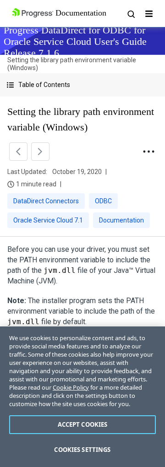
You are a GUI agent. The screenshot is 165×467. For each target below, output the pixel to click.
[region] (82, 396)
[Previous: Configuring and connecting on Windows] (18, 151)
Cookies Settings (82, 449)
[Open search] (131, 14)
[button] (82, 85)
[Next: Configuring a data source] (40, 151)
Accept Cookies (83, 424)
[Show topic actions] (148, 151)
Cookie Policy (71, 387)
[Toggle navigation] (149, 14)
